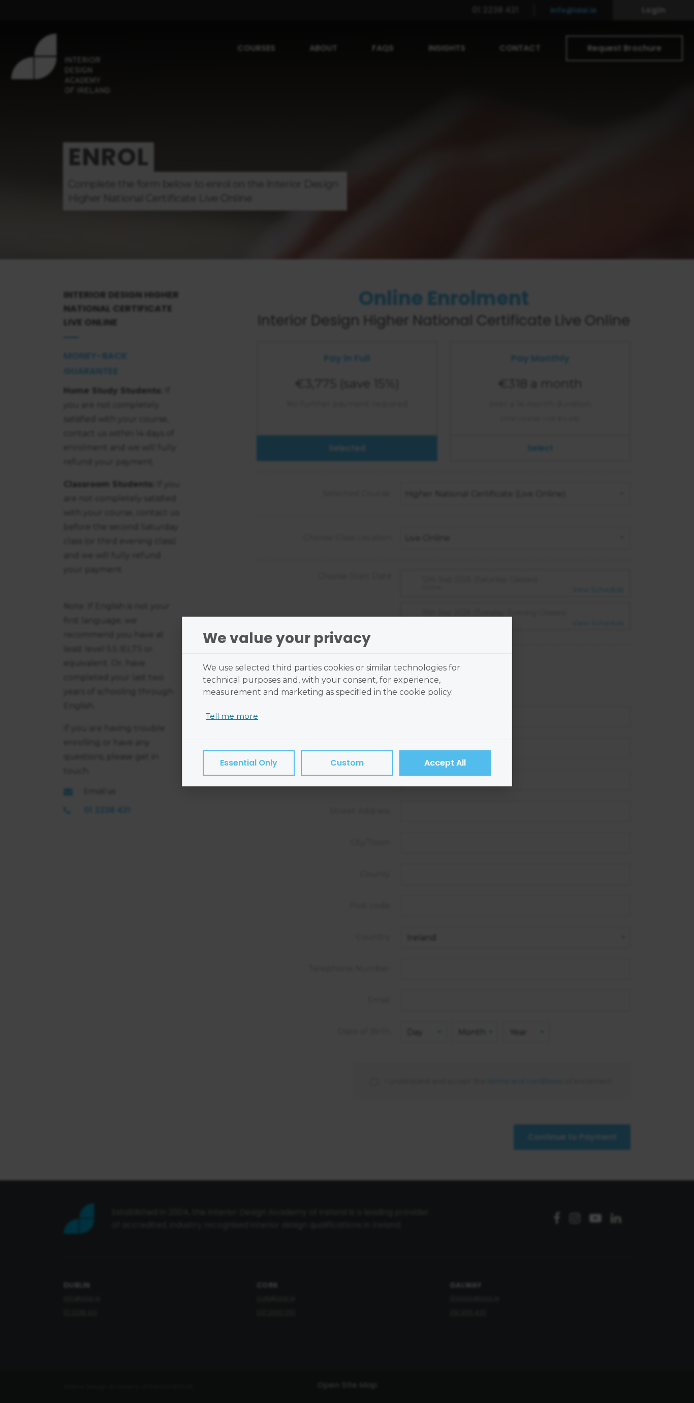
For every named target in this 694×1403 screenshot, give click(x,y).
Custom (347, 763)
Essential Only (248, 763)
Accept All (445, 763)
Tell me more (232, 716)
